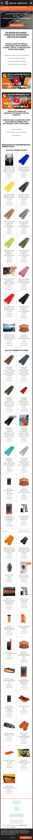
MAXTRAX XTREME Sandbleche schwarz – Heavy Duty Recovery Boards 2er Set (9, 432)
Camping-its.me (23, 825)
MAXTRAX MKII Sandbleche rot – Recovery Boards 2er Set (9, 309)
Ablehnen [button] (13, 837)
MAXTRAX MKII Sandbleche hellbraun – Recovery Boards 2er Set (9, 225)
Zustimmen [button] (25, 837)
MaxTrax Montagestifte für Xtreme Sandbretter (9, 491)
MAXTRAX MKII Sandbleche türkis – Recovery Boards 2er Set (9, 338)
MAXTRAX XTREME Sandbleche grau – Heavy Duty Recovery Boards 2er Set (24, 371)
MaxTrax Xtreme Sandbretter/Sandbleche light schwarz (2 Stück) (24, 550)
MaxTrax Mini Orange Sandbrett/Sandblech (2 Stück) (24, 736)
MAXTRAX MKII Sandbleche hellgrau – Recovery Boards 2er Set (23, 225)
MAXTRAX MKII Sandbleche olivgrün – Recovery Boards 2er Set (23, 254)
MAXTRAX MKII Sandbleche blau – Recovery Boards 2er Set (24, 170)
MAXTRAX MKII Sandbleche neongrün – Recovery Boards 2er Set (9, 254)
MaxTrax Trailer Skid (24, 706)
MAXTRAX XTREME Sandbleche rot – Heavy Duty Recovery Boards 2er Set (23, 402)
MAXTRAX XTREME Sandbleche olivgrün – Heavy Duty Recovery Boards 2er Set (9, 402)
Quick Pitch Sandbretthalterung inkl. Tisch (24, 762)
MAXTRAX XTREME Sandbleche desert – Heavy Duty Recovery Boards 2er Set (9, 371)
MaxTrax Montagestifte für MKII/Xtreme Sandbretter (9, 518)
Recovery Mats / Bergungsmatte (24, 575)
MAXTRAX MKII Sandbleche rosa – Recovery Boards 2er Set (24, 282)
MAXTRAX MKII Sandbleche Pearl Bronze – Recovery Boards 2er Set (9, 170)
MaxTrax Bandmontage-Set (9, 652)
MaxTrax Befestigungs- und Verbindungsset (9, 627)
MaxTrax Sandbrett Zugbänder (24, 627)
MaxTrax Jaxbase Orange (9, 761)
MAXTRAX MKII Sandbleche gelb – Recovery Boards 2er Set (9, 197)
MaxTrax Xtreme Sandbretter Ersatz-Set (24, 517)
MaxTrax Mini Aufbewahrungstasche (9, 680)
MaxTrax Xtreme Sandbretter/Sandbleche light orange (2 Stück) (9, 550)
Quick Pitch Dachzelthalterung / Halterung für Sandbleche (9, 601)
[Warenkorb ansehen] (31, 3)
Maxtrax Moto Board (9, 575)
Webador (13, 827)
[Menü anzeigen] (2, 3)
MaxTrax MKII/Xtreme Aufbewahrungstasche (24, 338)
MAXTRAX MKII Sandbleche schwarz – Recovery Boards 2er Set (23, 310)
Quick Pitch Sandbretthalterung (9, 786)
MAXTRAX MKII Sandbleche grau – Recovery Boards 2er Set (24, 197)
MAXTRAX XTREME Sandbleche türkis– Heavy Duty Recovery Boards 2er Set (9, 462)
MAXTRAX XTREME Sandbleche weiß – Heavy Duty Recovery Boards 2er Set (23, 462)
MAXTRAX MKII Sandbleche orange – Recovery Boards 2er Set (9, 282)
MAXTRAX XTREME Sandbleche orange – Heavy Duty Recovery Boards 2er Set (24, 432)
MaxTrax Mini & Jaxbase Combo (9, 734)
